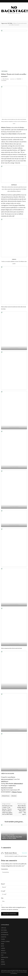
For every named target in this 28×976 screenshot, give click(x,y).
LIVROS (3, 948)
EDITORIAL (4, 71)
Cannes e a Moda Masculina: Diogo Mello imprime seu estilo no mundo (12, 837)
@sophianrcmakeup (6, 788)
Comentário (4, 869)
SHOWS (3, 964)
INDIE (2, 943)
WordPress (14, 973)
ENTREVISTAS (4, 934)
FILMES (3, 939)
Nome (3, 884)
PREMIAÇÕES (4, 957)
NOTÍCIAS (11, 835)
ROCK (2, 959)
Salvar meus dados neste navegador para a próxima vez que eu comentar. (13, 908)
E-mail (3, 891)
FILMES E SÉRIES (5, 941)
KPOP (2, 946)
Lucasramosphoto (7, 779)
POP (2, 955)
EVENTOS (3, 937)
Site (2, 898)
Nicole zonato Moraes (11, 853)
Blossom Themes (16, 972)
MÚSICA (3, 950)
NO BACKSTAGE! (14, 9)
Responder (24, 852)
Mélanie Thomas (17, 792)
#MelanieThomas (5, 795)
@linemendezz (18, 783)
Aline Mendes (6, 79)
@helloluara (4, 781)
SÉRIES (3, 962)
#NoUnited (14, 795)
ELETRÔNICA (4, 932)
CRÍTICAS (3, 928)
